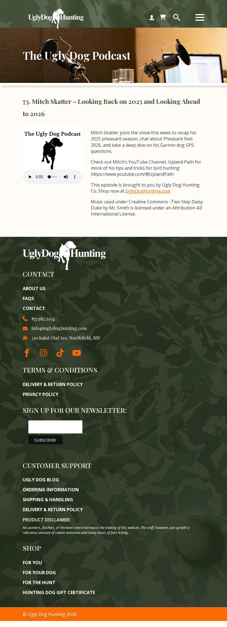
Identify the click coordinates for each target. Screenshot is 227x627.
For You (32, 563)
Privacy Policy (40, 394)
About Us (34, 288)
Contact (34, 308)
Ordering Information (51, 490)
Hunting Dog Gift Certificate (59, 592)
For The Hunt (39, 582)
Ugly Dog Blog (41, 480)
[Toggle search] (176, 17)
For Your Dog (39, 573)
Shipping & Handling (48, 500)
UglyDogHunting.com (147, 191)
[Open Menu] (199, 17)
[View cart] (162, 17)
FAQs (28, 298)
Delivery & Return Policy (53, 384)
